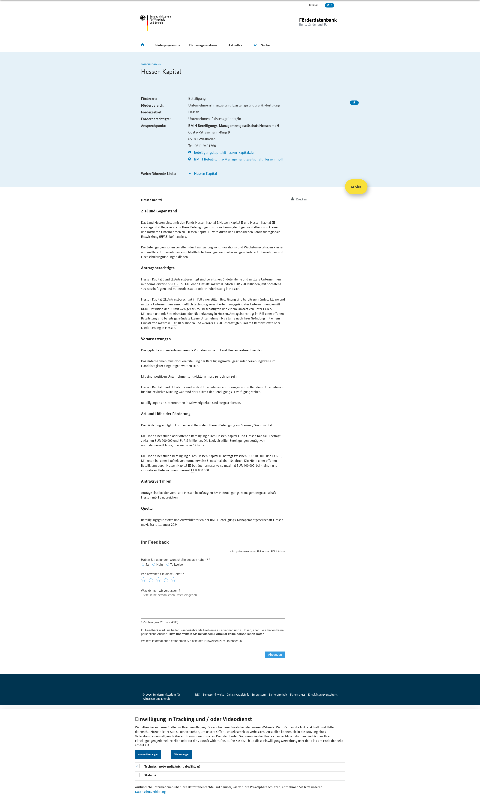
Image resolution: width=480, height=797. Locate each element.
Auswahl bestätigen (148, 754)
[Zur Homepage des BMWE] (155, 23)
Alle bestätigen (181, 754)
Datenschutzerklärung (150, 791)
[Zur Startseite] (310, 22)
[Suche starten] (255, 45)
